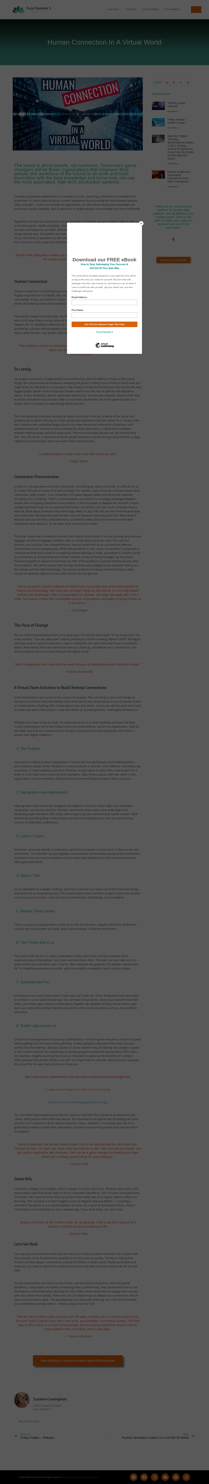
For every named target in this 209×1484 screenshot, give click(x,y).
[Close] (141, 223)
